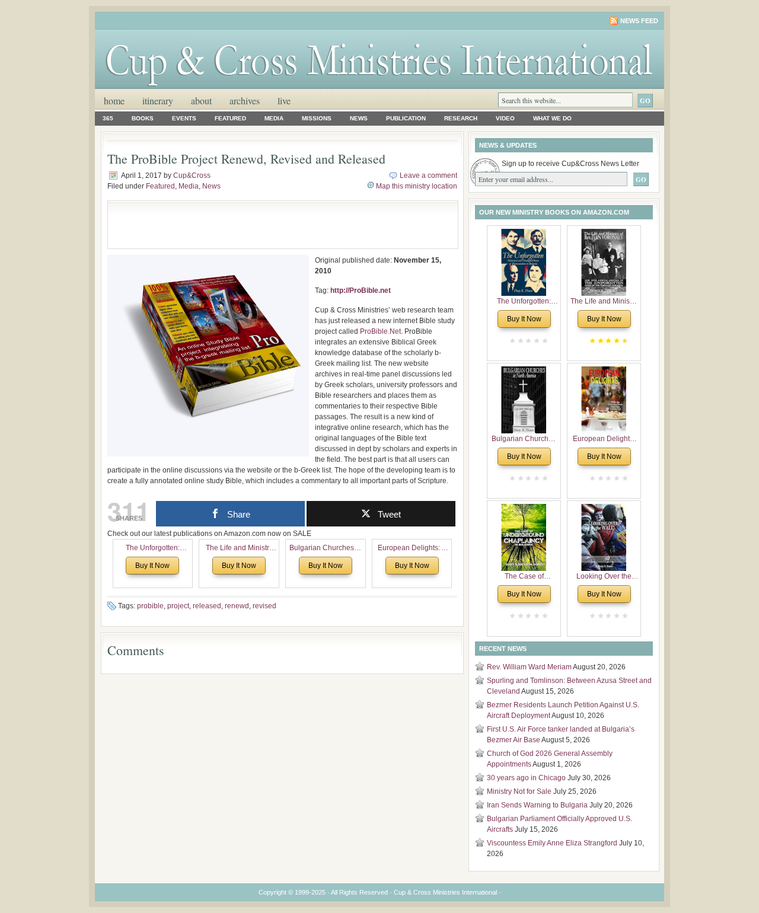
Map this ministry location (416, 186)
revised (264, 606)
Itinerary (157, 100)
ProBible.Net (380, 331)
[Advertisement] (252, 224)
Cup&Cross (192, 175)
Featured (230, 118)
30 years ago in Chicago (526, 778)
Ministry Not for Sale (519, 791)
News (359, 118)
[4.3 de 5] (624, 341)
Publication (406, 118)
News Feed (639, 20)
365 (108, 118)
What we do (552, 118)
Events (184, 118)
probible (150, 606)
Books (143, 118)
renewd (237, 606)
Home (114, 100)
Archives (244, 100)
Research (460, 118)
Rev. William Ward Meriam (529, 667)
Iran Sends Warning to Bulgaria (537, 805)
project (178, 606)
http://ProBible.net (360, 290)
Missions (316, 118)
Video (505, 118)
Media (273, 118)
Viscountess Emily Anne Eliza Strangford (552, 843)
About (201, 100)
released (207, 606)
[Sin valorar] (544, 341)
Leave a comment (428, 175)
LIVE (284, 100)
